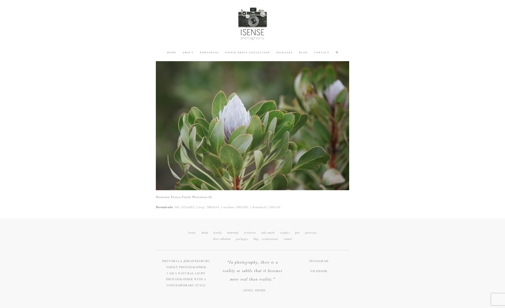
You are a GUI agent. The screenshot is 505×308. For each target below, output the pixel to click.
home (192, 232)
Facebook (318, 271)
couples (285, 232)
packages (242, 239)
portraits (311, 232)
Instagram (319, 261)
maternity (232, 233)
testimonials (270, 239)
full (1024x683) (185, 207)
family (217, 232)
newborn (250, 232)
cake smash (268, 233)
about (204, 233)
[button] (337, 52)
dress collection (222, 239)
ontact (288, 239)
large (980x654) (209, 207)
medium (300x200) (236, 207)
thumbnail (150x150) (266, 207)
